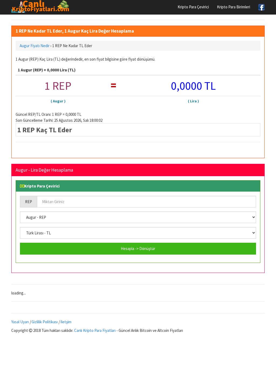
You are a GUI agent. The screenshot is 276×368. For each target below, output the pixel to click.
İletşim (65, 321)
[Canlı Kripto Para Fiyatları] (42, 6)
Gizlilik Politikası (45, 321)
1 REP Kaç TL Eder (44, 129)
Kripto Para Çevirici (193, 6)
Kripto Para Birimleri (233, 6)
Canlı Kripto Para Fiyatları (95, 330)
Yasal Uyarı (20, 321)
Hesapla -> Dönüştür (138, 248)
